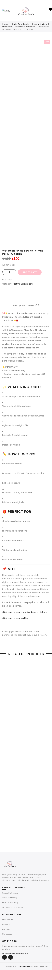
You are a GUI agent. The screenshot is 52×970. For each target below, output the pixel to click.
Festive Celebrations (25, 26)
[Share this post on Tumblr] (35, 294)
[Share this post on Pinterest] (29, 294)
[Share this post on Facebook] (17, 294)
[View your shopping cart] (48, 11)
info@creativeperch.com (15, 953)
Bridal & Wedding (10, 902)
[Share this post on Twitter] (23, 294)
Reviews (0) (33, 305)
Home (5, 24)
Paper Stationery (10, 893)
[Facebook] (4, 957)
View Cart (6, 924)
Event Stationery (9, 897)
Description (19, 305)
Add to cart (30, 272)
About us (6, 929)
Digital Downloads (20, 24)
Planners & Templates (12, 907)
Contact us (7, 934)
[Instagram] (10, 957)
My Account (7, 919)
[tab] (19, 305)
